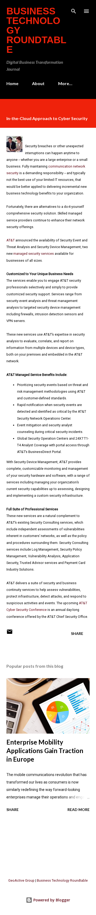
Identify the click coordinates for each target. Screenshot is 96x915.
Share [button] (77, 633)
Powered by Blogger (51, 899)
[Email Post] (9, 633)
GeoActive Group (21, 880)
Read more (78, 809)
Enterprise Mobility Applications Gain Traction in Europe (44, 750)
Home (12, 83)
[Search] (73, 9)
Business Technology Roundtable (62, 880)
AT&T (10, 240)
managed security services (33, 254)
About (38, 83)
